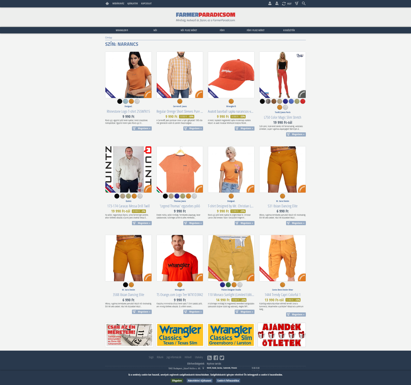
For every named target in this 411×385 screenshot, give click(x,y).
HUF (289, 3)
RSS (209, 357)
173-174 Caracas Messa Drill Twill (128, 205)
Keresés (304, 3)
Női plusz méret (189, 30)
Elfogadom (177, 380)
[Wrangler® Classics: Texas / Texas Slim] (180, 335)
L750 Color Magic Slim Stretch (282, 117)
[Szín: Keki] (297, 103)
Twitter (222, 357)
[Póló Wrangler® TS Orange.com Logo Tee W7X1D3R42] (180, 258)
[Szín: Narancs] (131, 103)
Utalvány (199, 357)
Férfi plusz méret (255, 30)
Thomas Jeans (180, 201)
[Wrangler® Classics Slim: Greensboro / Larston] (231, 335)
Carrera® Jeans (180, 106)
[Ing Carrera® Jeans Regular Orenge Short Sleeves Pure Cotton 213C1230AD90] (180, 75)
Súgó (151, 357)
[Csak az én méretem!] (129, 335)
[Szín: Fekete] (119, 103)
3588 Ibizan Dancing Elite (128, 294)
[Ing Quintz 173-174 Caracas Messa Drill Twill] (128, 169)
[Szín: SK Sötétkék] (285, 103)
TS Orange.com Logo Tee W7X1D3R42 (180, 294)
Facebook (216, 357)
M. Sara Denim (282, 201)
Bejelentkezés (270, 3)
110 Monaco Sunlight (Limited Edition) (232, 294)
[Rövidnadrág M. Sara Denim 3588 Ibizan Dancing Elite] (128, 258)
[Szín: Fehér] (137, 103)
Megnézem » (144, 128)
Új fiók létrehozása (277, 3)
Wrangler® (122, 30)
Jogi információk (174, 357)
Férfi (222, 30)
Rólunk (160, 357)
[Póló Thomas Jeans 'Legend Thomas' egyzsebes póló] (180, 169)
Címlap (107, 3)
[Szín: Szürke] (268, 103)
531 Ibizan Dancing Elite (282, 205)
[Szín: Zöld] (228, 286)
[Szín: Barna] (273, 103)
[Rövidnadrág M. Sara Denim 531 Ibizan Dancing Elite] (282, 169)
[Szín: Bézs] (279, 103)
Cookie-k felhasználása (228, 380)
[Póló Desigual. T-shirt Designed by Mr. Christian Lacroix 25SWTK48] (231, 169)
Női (155, 30)
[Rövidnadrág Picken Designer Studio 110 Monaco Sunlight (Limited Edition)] (231, 258)
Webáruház (118, 3)
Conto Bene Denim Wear (282, 289)
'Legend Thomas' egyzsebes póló (180, 205)
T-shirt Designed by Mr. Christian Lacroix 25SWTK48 (240, 205)
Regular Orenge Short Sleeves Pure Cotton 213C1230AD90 (193, 111)
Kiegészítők (289, 30)
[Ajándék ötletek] (282, 335)
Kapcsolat (146, 3)
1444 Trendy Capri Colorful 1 (283, 294)
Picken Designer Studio (231, 289)
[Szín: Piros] (302, 103)
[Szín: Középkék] (291, 103)
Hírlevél (188, 357)
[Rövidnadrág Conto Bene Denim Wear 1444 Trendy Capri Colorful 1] (282, 258)
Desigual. (128, 106)
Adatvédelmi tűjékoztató (199, 380)
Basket (297, 3)
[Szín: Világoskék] (125, 103)
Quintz (128, 201)
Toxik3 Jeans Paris (282, 112)
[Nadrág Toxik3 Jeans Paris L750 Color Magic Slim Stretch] (282, 75)
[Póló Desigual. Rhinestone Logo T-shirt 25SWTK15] (128, 75)
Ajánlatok (132, 3)
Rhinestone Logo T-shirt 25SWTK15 (128, 111)
